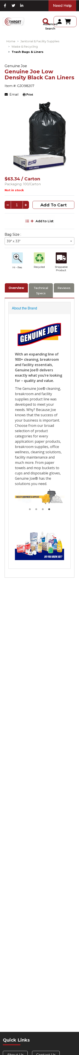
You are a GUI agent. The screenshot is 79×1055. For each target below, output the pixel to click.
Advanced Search (50, 26)
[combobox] (39, 241)
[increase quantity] (26, 205)
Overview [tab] (16, 288)
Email (13, 94)
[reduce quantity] (8, 205)
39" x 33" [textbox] (13, 241)
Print (29, 94)
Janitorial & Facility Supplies (39, 41)
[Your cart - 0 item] (69, 21)
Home (10, 41)
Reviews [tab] (63, 288)
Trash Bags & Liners (27, 52)
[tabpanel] (40, 137)
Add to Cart (53, 204)
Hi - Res (17, 267)
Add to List (45, 221)
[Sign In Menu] (60, 21)
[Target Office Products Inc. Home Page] (13, 21)
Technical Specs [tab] (41, 290)
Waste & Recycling (24, 46)
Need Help (62, 6)
